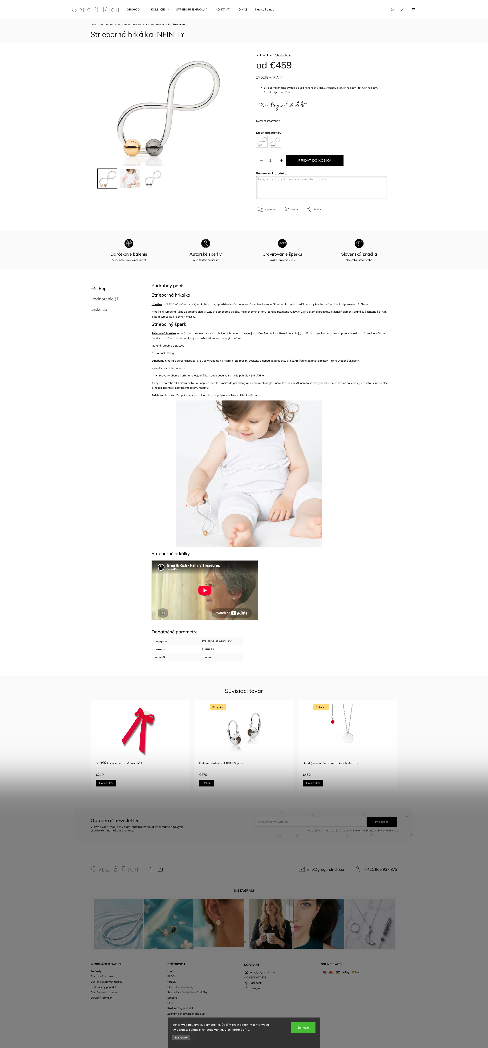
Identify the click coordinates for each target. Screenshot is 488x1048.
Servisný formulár (101, 997)
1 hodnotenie (283, 55)
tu (247, 1029)
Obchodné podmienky (104, 976)
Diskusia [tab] (99, 309)
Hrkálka (157, 304)
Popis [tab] (104, 288)
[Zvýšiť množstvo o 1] (281, 161)
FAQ (170, 1003)
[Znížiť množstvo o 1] (261, 161)
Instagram (160, 869)
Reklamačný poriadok (104, 987)
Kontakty (96, 971)
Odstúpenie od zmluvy (104, 992)
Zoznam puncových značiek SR (186, 1013)
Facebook (150, 869)
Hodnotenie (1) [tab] (105, 299)
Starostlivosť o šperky (180, 987)
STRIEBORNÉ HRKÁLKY (216, 641)
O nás (171, 971)
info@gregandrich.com (326, 869)
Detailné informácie (268, 121)
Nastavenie (181, 1037)
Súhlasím (303, 1027)
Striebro (172, 997)
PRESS (171, 981)
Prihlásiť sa (381, 821)
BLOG (171, 976)
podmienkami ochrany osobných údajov (370, 830)
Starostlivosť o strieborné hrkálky (187, 992)
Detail (207, 783)
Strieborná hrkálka (164, 333)
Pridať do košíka (314, 160)
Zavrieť (378, 221)
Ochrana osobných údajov (106, 981)
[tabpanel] (140, 745)
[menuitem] (135, 9)
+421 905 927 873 (381, 869)
